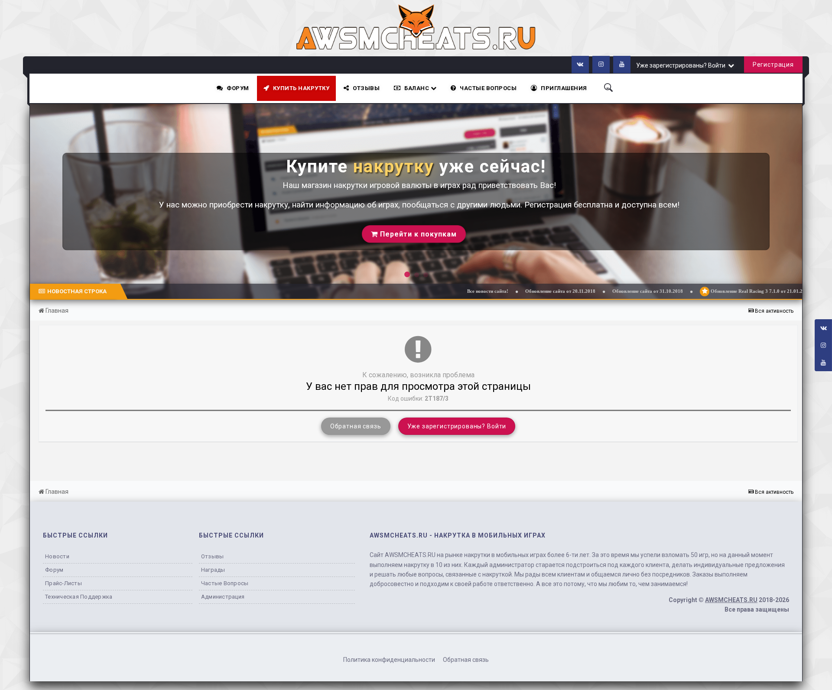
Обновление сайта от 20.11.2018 (514, 291)
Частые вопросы (225, 583)
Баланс (417, 88)
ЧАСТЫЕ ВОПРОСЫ (488, 88)
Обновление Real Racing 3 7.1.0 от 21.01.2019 (713, 291)
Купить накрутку (301, 88)
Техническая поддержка (78, 596)
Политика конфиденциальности (389, 659)
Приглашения (564, 88)
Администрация (222, 596)
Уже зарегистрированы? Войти (682, 65)
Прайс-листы (63, 583)
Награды (213, 570)
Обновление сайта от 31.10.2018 (601, 291)
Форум (238, 88)
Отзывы (366, 88)
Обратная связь (355, 426)
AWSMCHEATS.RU (731, 599)
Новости (57, 556)
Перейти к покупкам (417, 234)
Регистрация (773, 64)
